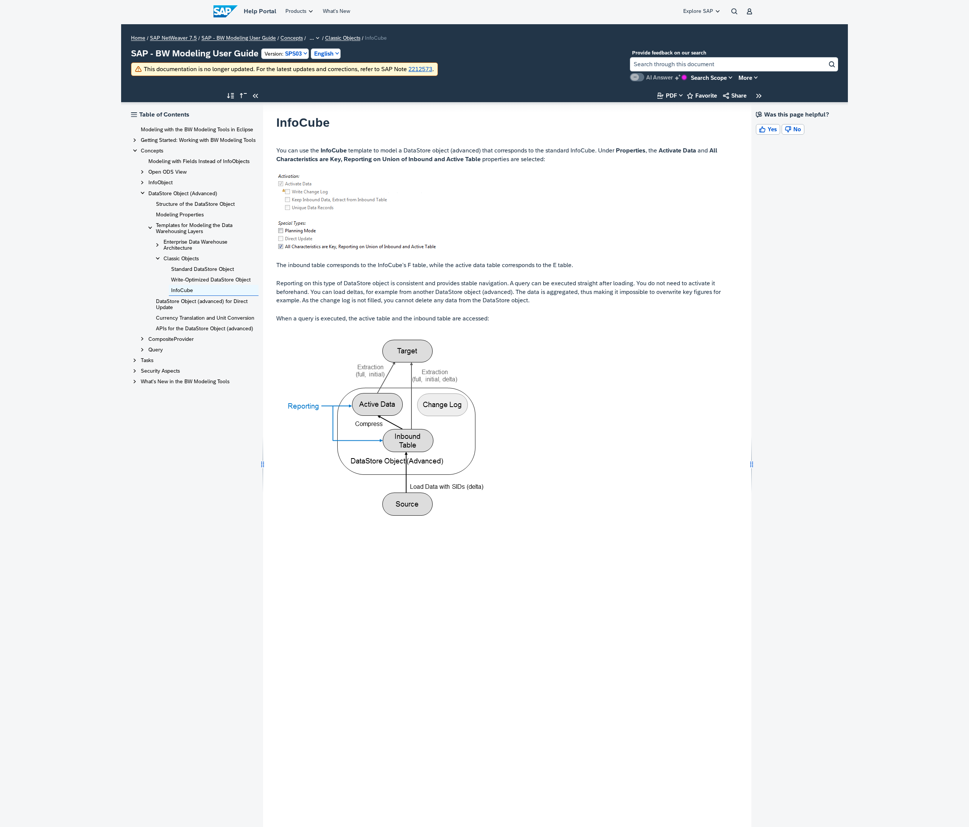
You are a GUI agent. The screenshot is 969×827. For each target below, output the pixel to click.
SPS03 (283, 53)
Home (138, 38)
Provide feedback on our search (669, 53)
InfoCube (182, 290)
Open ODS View (167, 172)
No (793, 129)
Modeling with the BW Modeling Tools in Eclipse (197, 129)
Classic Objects (342, 38)
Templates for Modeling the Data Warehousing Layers (194, 228)
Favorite (702, 95)
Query (155, 350)
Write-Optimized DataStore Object (211, 280)
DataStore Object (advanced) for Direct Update (202, 304)
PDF (667, 95)
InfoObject (160, 182)
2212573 (420, 69)
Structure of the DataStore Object (195, 204)
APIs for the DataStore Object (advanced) (204, 328)
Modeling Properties (180, 214)
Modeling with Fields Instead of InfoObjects (198, 161)
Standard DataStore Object (202, 269)
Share (734, 95)
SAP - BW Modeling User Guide (238, 38)
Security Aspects (160, 371)
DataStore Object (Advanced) (182, 193)
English (323, 53)
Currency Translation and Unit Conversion (205, 318)
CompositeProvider (171, 339)
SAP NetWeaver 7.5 (173, 38)
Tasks (147, 360)
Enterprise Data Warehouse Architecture (195, 245)
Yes (768, 129)
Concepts (291, 38)
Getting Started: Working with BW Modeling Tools (198, 140)
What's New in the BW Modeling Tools (185, 381)
